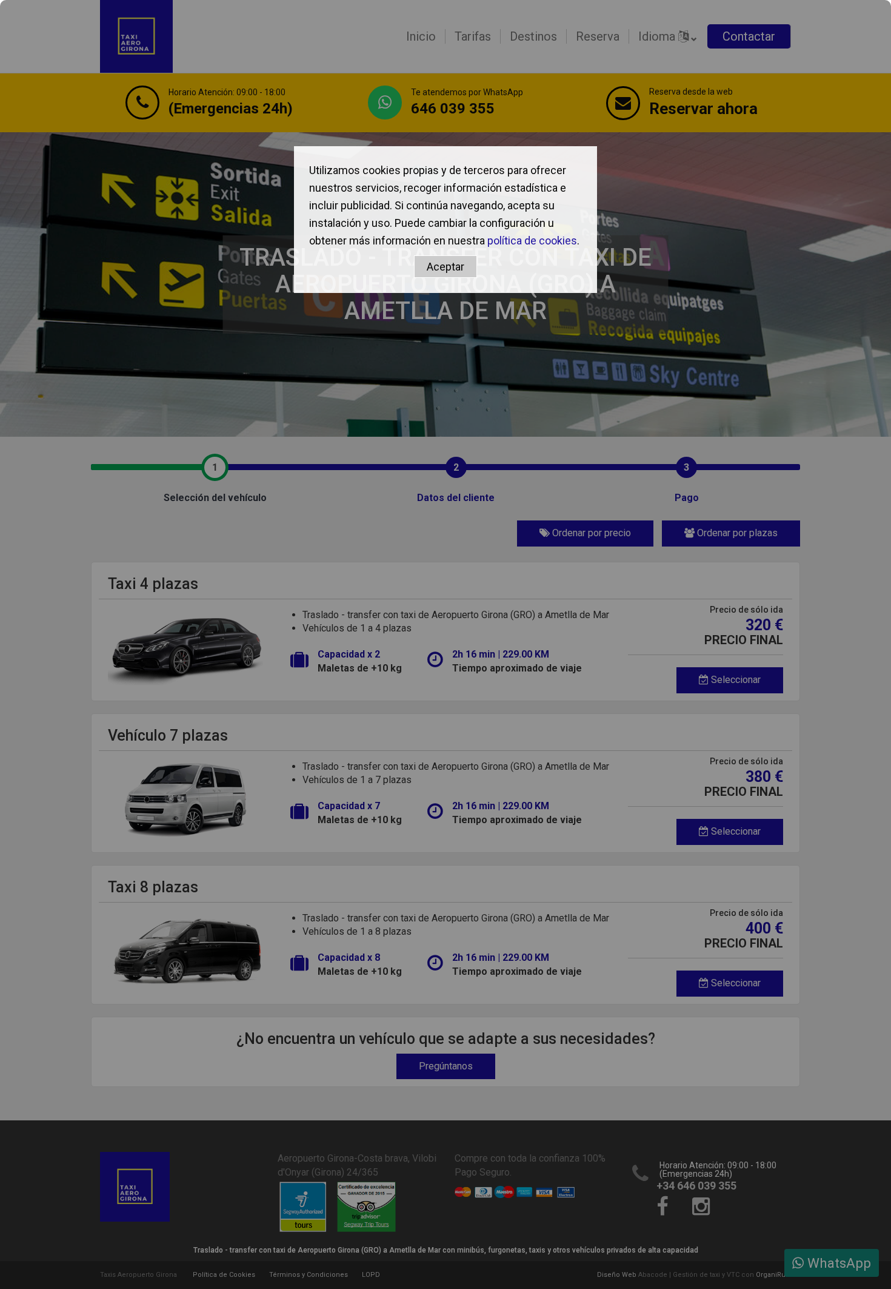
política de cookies (532, 240)
